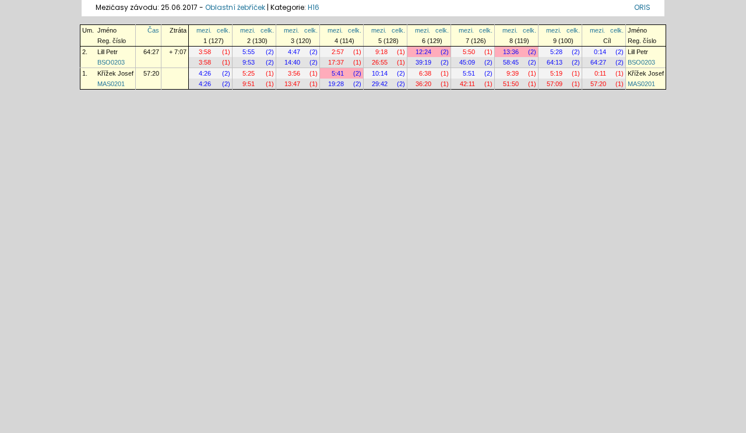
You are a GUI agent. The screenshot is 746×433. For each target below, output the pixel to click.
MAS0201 (111, 83)
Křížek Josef (115, 73)
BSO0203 (111, 62)
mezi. (204, 30)
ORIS (642, 7)
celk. (223, 30)
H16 (313, 7)
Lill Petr (107, 51)
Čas (153, 30)
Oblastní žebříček (235, 7)
